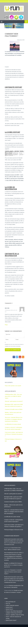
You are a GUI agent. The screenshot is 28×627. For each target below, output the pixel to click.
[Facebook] (14, 357)
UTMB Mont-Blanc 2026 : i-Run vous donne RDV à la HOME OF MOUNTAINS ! (13, 396)
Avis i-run (8, 603)
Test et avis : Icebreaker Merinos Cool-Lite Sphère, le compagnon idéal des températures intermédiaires (13, 419)
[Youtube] (20, 357)
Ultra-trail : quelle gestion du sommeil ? (14, 401)
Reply (6, 324)
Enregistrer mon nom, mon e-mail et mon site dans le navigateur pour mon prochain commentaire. (14, 345)
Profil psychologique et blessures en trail (13, 529)
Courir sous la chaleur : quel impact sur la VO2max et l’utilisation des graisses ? (14, 434)
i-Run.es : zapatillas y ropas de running (15, 614)
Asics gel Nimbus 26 (10, 601)
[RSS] (23, 357)
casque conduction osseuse (12, 605)
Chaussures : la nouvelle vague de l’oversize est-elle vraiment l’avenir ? (13, 571)
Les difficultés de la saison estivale (13, 424)
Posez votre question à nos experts (13, 385)
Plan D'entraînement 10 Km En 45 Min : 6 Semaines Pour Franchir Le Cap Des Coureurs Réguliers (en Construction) (13, 554)
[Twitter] (17, 357)
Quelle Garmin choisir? (11, 620)
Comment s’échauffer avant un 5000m (14, 409)
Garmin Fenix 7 (9, 607)
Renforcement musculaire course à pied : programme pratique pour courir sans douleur (14, 541)
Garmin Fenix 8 (9, 609)
